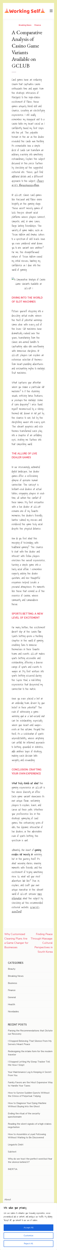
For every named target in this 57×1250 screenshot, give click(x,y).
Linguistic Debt (15, 1144)
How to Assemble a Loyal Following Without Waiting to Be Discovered (27, 1136)
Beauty (11, 969)
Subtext (12, 1151)
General (12, 997)
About (7, 1199)
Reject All (28, 1243)
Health (11, 1004)
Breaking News (25, 25)
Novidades (13, 1011)
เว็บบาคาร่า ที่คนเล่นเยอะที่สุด (28, 183)
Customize (28, 1235)
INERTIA (12, 1169)
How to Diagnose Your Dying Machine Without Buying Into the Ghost (27, 1105)
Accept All (28, 1227)
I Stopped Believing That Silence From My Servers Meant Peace (30, 1042)
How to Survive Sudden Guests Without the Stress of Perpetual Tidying (29, 1094)
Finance (37, 25)
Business (12, 983)
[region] (28, 1226)
